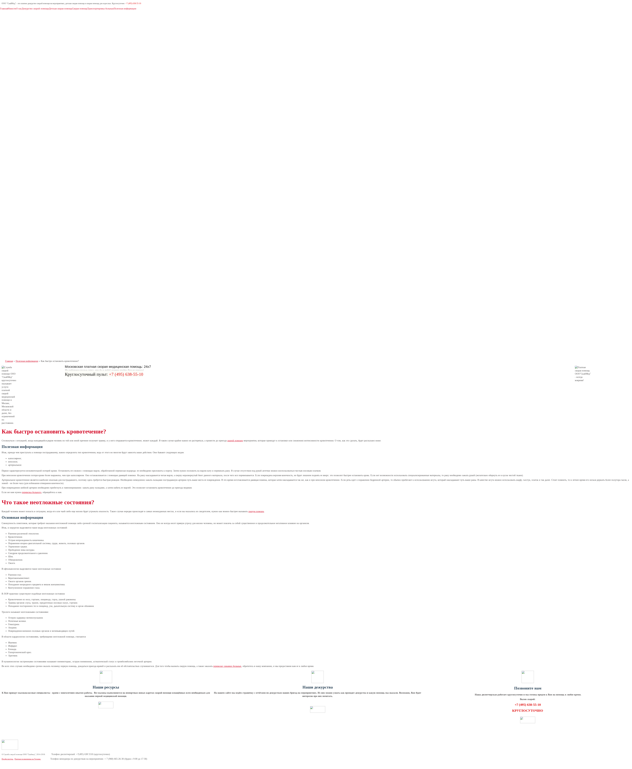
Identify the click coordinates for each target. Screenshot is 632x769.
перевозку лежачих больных (227, 666)
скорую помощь (256, 511)
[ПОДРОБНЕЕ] (105, 707)
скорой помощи (235, 440)
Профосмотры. (7, 759)
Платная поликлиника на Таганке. (27, 759)
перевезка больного (31, 492)
